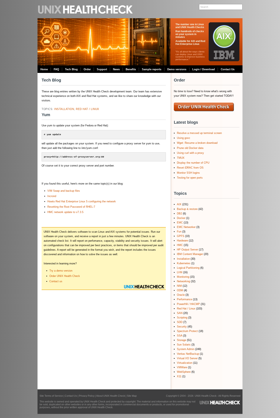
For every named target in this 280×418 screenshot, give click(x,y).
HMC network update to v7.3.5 (65, 212)
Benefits (131, 69)
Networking (183, 281)
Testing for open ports (190, 177)
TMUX (180, 157)
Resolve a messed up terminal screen (199, 133)
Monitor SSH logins (188, 172)
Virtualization (184, 362)
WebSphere (184, 371)
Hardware (182, 240)
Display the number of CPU (193, 162)
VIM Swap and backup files (63, 190)
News (116, 69)
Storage (181, 340)
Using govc (183, 137)
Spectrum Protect (187, 331)
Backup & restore (187, 209)
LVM (179, 272)
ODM (180, 290)
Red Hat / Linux (87, 109)
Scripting (182, 317)
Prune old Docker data (190, 148)
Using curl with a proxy (190, 152)
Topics (180, 193)
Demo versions (176, 69)
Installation (64, 109)
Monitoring (183, 276)
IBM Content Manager (190, 254)
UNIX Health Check (86, 9)
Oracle (181, 294)
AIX (179, 204)
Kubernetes (183, 263)
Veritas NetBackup (188, 353)
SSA (179, 335)
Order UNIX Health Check (64, 276)
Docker (181, 218)
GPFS (180, 236)
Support (102, 69)
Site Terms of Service (51, 395)
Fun (179, 231)
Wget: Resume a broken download (197, 142)
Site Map (132, 395)
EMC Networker (186, 227)
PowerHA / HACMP (188, 304)
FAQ (56, 69)
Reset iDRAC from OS (190, 167)
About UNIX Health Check (110, 395)
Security (182, 326)
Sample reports (151, 69)
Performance (184, 299)
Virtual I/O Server (187, 358)
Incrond (51, 196)
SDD (179, 322)
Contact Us (227, 69)
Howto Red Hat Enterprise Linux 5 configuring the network (81, 201)
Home (44, 69)
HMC (180, 245)
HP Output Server (187, 249)
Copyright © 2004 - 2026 (180, 395)
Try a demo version (60, 270)
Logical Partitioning (188, 267)
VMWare (182, 367)
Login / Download (203, 69)
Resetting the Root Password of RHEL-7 (71, 206)
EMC (180, 222)
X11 (179, 376)
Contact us (55, 281)
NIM (179, 285)
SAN (179, 313)
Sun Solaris (184, 344)
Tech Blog (71, 69)
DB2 (179, 213)
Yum (46, 114)
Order (87, 69)
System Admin (185, 349)
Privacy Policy (86, 395)
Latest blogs (186, 122)
